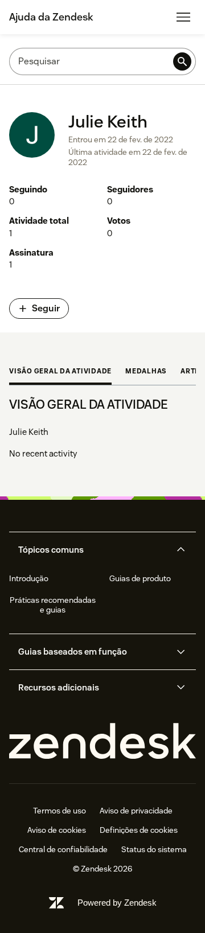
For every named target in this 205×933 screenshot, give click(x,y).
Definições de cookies (139, 830)
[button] (93, 550)
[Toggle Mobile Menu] (183, 17)
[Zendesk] (102, 741)
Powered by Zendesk (117, 902)
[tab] (60, 372)
